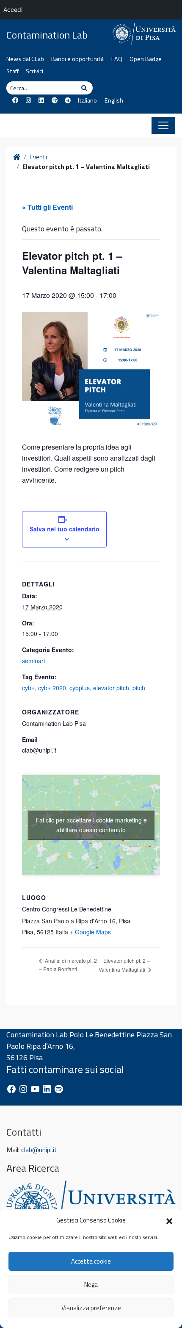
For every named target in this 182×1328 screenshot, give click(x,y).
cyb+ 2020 (52, 687)
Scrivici (34, 71)
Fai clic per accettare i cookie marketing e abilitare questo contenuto (91, 825)
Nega (91, 1284)
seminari (33, 660)
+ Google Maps (90, 932)
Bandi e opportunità (77, 59)
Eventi (38, 157)
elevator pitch (111, 687)
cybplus (79, 687)
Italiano (87, 100)
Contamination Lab (47, 35)
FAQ (116, 59)
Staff (12, 71)
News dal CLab (25, 59)
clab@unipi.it (39, 1150)
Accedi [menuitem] (12, 9)
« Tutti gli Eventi (47, 207)
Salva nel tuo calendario (64, 529)
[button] (169, 1220)
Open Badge (146, 59)
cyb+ (28, 687)
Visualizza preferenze (91, 1308)
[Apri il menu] (163, 125)
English (114, 100)
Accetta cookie (91, 1261)
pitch (138, 687)
